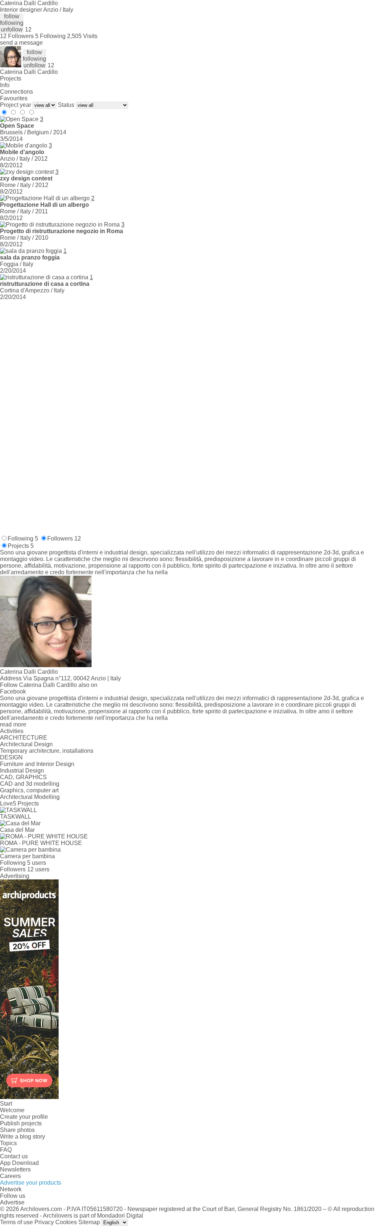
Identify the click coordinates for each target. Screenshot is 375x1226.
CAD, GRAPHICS (23, 777)
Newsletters (15, 1169)
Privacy (44, 1222)
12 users (38, 869)
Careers (10, 1176)
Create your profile (24, 1117)
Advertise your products (30, 1183)
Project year (15, 105)
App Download (19, 1163)
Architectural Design (26, 744)
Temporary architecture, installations (46, 751)
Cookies (66, 1222)
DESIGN (11, 757)
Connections (16, 92)
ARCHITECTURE (23, 738)
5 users (36, 863)
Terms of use (16, 1222)
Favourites (13, 98)
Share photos (17, 1130)
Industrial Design (22, 770)
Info (5, 85)
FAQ (6, 1150)
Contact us (14, 1156)
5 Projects (26, 803)
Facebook (13, 691)
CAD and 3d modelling (29, 784)
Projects (10, 78)
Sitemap (89, 1222)
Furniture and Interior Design (37, 764)
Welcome (12, 1110)
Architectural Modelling (30, 797)
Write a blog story (22, 1136)
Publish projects (21, 1123)
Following (23, 538)
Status (66, 105)
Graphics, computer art (29, 790)
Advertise (12, 1202)
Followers (64, 538)
